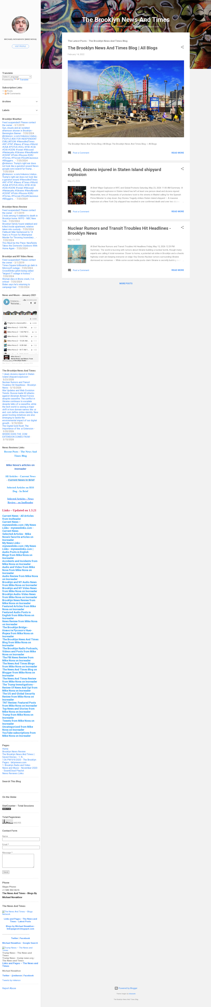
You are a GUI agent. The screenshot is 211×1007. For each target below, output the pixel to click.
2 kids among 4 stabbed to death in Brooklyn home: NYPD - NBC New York (20, 218)
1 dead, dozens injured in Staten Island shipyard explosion (18, 375)
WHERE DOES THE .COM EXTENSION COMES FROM (16, 435)
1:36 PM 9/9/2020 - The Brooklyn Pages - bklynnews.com (19, 761)
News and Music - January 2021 (22, 363)
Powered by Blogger (127, 988)
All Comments (13, 93)
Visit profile (20, 46)
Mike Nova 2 (6, 363)
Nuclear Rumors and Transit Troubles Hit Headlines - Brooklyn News (19, 385)
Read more (178, 153)
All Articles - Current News (20, 476)
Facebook (25, 938)
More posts (125, 283)
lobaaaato (132, 994)
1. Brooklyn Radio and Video (16, 765)
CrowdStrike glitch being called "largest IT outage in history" (17, 272)
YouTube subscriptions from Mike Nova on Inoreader (19, 734)
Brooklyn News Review (14, 751)
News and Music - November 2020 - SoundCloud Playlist (19, 769)
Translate (24, 79)
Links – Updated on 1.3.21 (19, 510)
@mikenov (16, 975)
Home (5, 748)
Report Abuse (9, 988)
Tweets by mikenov (11, 980)
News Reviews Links (13, 773)
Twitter (14, 938)
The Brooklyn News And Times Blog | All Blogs (112, 47)
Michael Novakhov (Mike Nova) (20, 39)
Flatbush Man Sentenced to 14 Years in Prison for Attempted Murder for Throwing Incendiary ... (18, 235)
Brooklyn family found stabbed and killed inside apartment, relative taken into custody (19, 227)
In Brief (23, 491)
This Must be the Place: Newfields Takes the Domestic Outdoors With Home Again (19, 246)
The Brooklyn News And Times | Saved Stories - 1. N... (18, 755)
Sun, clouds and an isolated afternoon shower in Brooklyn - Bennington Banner (17, 131)
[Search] (188, 7)
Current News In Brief (21, 480)
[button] (182, 47)
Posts (9, 91)
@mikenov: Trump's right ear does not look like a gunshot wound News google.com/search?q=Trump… (20, 166)
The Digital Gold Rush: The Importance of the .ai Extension (17, 427)
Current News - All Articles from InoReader (18, 517)
